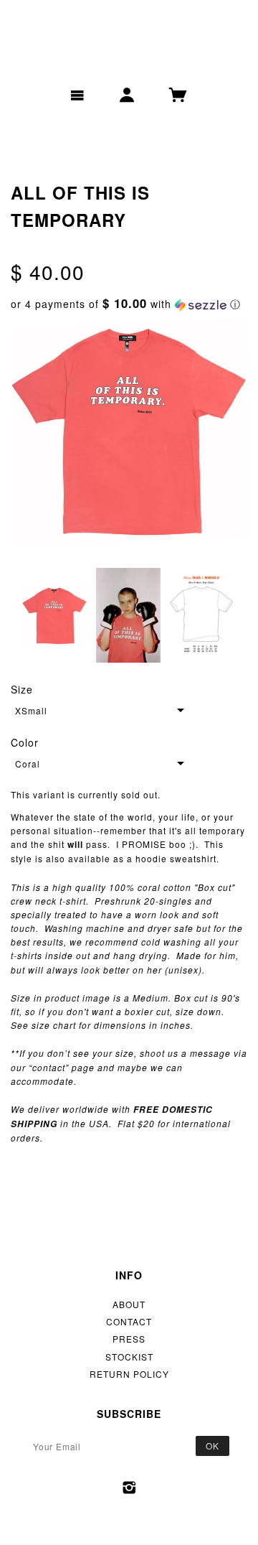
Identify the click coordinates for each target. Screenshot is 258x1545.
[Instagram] (129, 1487)
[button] (129, 304)
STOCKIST (129, 1356)
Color (25, 742)
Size (22, 689)
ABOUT (129, 1304)
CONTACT (129, 1321)
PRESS (129, 1338)
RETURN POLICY (129, 1374)
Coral (27, 763)
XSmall (31, 710)
